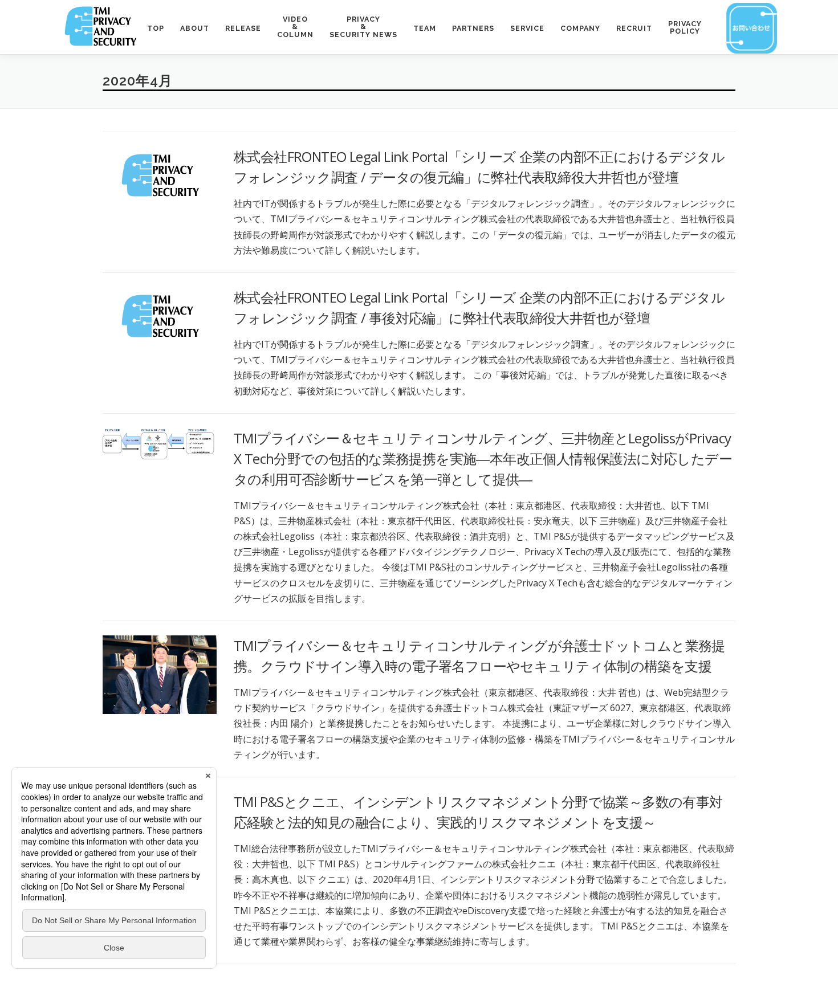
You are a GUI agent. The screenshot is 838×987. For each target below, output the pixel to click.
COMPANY (580, 28)
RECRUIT (634, 28)
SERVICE (527, 28)
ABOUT (194, 28)
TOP (155, 28)
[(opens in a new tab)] (160, 174)
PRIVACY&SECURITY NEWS (363, 27)
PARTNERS (473, 28)
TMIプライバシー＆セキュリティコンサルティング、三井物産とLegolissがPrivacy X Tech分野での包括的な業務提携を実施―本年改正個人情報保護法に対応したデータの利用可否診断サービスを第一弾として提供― (483, 458)
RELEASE (243, 28)
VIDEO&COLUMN (295, 27)
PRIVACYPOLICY (685, 27)
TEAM (424, 28)
